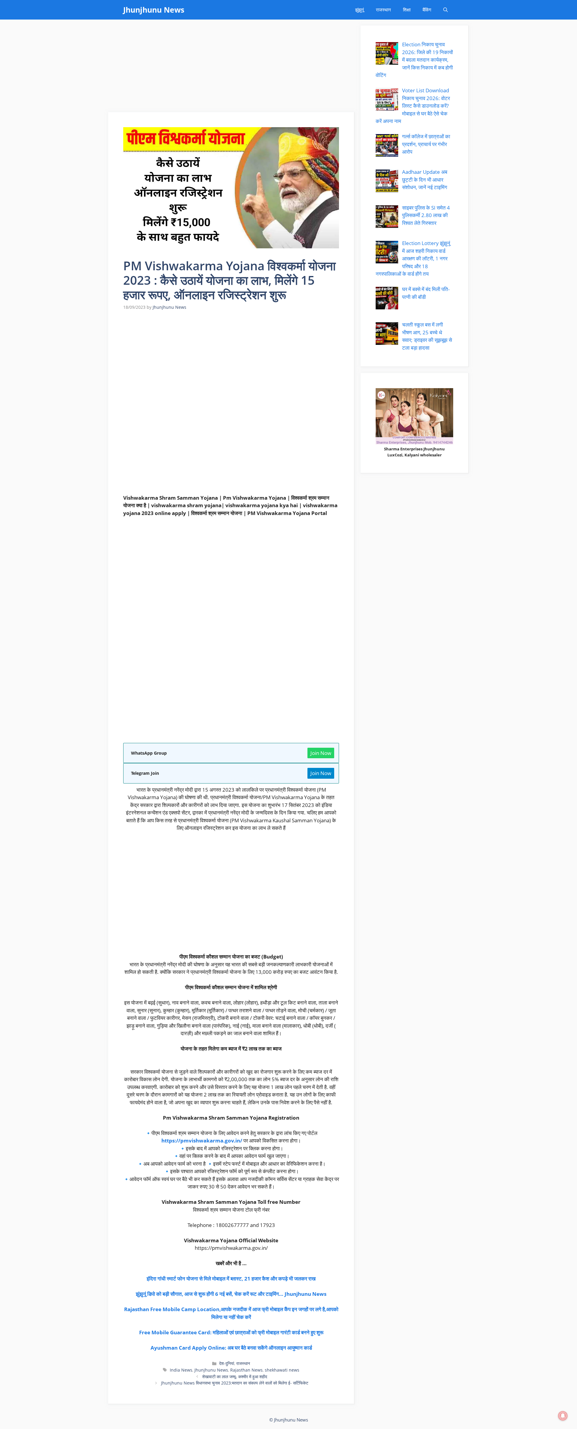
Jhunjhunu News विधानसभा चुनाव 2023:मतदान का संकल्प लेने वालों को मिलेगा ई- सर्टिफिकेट (234, 1383)
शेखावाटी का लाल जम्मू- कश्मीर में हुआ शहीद (234, 1376)
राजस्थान (383, 10)
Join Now (320, 753)
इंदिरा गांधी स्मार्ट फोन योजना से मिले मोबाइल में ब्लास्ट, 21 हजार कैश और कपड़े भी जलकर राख (231, 1278)
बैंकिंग (427, 10)
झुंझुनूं (359, 10)
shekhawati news (282, 1370)
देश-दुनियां (226, 1363)
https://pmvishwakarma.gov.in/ (201, 1140)
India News (181, 1370)
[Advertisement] (231, 68)
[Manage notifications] (563, 1416)
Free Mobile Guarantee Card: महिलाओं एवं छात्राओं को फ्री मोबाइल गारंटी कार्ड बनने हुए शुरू (231, 1332)
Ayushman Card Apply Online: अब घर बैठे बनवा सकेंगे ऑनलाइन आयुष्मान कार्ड (231, 1347)
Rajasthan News (246, 1370)
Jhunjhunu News (153, 10)
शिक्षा (407, 10)
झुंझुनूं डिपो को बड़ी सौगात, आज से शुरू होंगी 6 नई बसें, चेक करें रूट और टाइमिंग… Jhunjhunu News (231, 1293)
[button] (445, 10)
